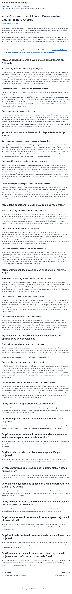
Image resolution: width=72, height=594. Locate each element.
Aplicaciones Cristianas (14, 2)
